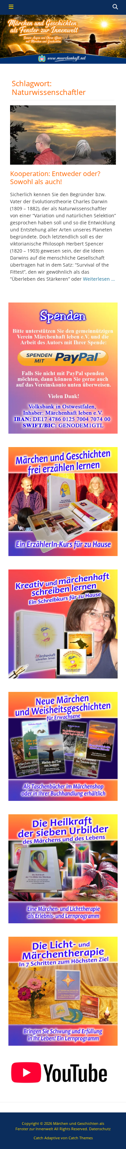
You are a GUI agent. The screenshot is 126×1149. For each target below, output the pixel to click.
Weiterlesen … (99, 279)
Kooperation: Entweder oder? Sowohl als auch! (55, 177)
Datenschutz (100, 1128)
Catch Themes (81, 1137)
